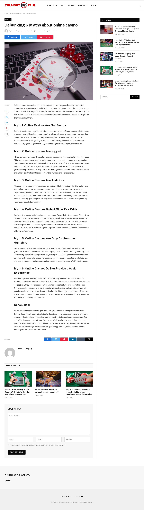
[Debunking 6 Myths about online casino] (48, 71)
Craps (71, 5)
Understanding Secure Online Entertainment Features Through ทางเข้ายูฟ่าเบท (126, 83)
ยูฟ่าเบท (7, 481)
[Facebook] (6, 111)
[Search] (139, 5)
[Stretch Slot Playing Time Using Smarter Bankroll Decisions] (106, 56)
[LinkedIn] (6, 122)
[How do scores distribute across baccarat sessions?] (49, 379)
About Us (78, 496)
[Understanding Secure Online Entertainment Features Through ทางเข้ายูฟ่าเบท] (106, 84)
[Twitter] (6, 116)
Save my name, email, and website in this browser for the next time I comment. (38, 445)
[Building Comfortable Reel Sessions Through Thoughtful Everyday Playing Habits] (106, 29)
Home (6, 13)
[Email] (6, 134)
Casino (8, 19)
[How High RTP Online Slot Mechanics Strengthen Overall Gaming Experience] (106, 43)
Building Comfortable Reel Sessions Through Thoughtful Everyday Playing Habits (127, 29)
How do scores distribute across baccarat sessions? (46, 390)
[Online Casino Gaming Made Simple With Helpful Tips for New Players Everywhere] (18, 379)
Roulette (83, 5)
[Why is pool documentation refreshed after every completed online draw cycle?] (79, 379)
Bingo (94, 5)
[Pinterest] (6, 128)
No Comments (41, 31)
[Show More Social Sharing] (55, 37)
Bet (62, 5)
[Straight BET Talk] (19, 5)
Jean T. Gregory (16, 31)
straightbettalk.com (86, 502)
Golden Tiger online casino (58, 169)
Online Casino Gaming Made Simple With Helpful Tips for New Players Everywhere (17, 392)
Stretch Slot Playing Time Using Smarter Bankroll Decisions (125, 56)
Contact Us (66, 496)
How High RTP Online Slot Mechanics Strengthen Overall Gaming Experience (127, 42)
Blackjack (52, 5)
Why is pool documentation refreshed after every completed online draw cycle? (79, 392)
